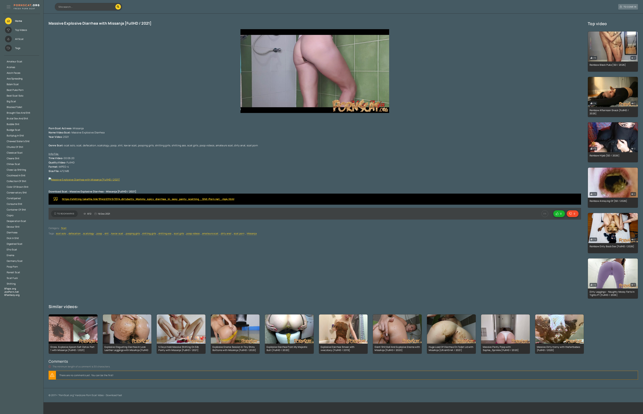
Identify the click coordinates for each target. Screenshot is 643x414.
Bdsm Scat (13, 84)
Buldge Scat (13, 129)
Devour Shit (13, 226)
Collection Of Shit (16, 181)
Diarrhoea (12, 232)
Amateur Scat (14, 61)
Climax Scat (13, 164)
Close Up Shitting (16, 169)
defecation (74, 233)
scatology (88, 233)
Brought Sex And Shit (18, 112)
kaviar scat (117, 233)
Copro (10, 215)
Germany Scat (15, 260)
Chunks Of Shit (15, 147)
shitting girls (149, 233)
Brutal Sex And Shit (17, 118)
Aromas (11, 67)
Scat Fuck (12, 278)
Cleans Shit (13, 158)
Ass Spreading (15, 78)
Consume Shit (14, 203)
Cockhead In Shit (16, 175)
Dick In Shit (13, 238)
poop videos (193, 233)
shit (106, 233)
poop (99, 233)
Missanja (252, 233)
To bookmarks (65, 213)
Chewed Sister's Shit (18, 141)
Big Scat (11, 101)
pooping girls (133, 233)
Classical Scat (15, 152)
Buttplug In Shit (15, 135)
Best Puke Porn (15, 90)
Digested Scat (15, 243)
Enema (10, 255)
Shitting (11, 283)
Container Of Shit (16, 209)
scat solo (61, 233)
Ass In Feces (13, 72)
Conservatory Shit (17, 192)
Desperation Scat (16, 221)
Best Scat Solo (15, 95)
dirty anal (226, 233)
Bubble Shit (13, 124)
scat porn (239, 233)
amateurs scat (210, 233)
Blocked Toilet (14, 107)
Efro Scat (12, 249)
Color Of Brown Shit (17, 186)
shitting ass (164, 233)
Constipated (14, 198)
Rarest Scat (13, 272)
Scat (63, 228)
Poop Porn (12, 266)
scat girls (179, 233)
